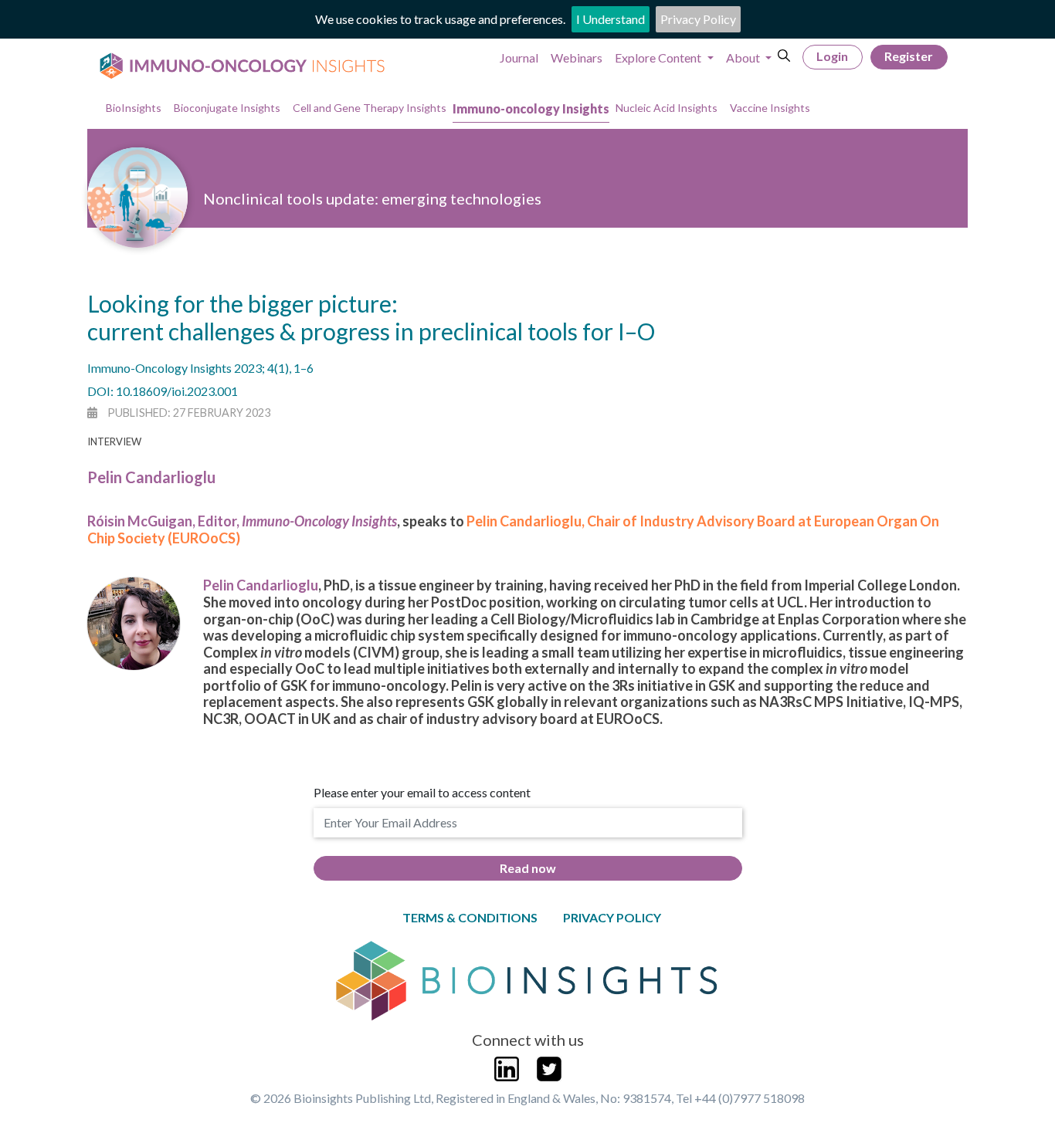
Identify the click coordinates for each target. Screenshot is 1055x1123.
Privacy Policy (698, 19)
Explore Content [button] (659, 57)
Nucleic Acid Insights (666, 107)
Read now (528, 868)
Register (908, 56)
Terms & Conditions (470, 917)
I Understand (610, 19)
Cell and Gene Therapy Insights (369, 107)
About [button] (744, 57)
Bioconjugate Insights (227, 107)
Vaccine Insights (770, 107)
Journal (519, 57)
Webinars (576, 57)
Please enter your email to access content (422, 792)
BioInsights (133, 107)
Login (832, 56)
